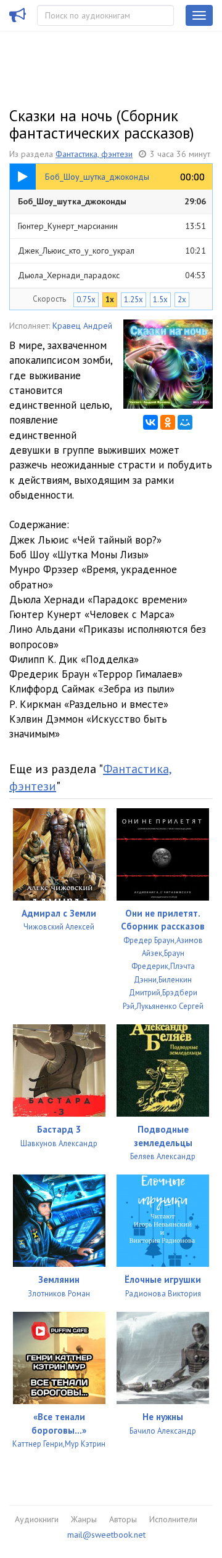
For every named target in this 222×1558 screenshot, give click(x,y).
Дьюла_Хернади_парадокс (112, 275)
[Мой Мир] (185, 422)
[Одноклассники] (167, 422)
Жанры (84, 1519)
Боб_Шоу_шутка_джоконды (112, 201)
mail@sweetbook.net (106, 1534)
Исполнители (173, 1519)
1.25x (133, 299)
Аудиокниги (37, 1519)
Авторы (123, 1519)
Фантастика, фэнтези (94, 153)
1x (109, 299)
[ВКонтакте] (150, 422)
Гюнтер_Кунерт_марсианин (112, 225)
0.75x (86, 299)
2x (182, 299)
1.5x (160, 299)
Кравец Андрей (82, 325)
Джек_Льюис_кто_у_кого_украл (112, 250)
